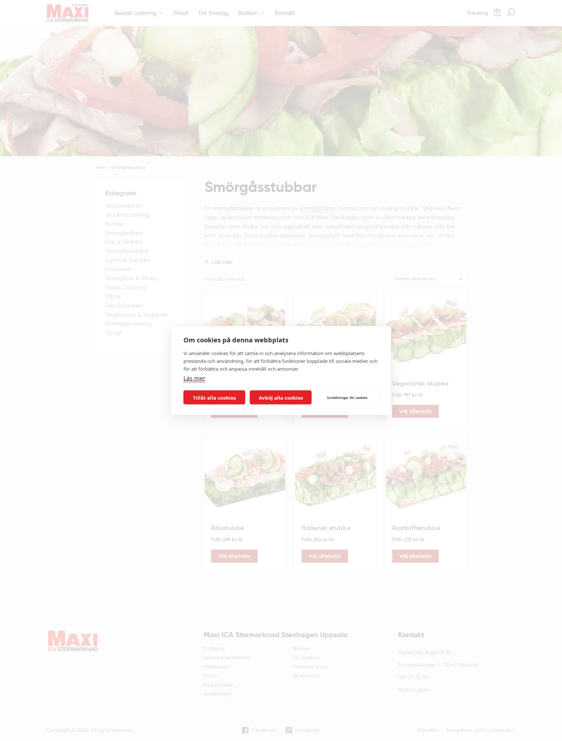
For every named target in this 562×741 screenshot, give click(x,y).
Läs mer (194, 378)
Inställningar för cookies (347, 397)
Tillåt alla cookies (214, 397)
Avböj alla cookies (281, 397)
